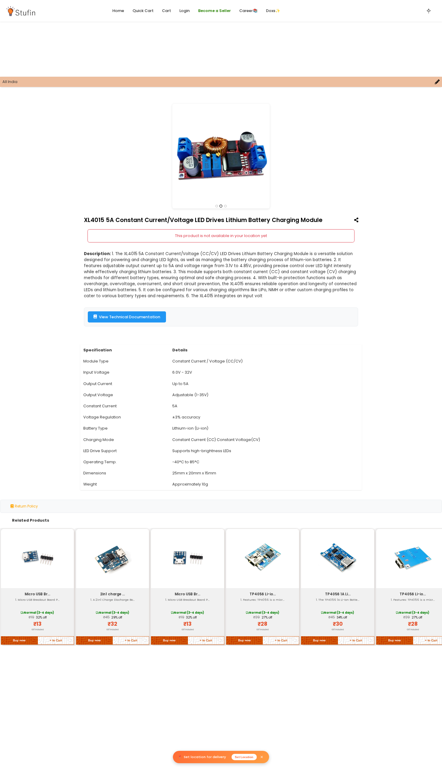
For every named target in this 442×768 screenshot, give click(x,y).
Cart (166, 10)
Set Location (244, 757)
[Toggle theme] (429, 11)
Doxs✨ (273, 10)
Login (185, 10)
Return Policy (26, 506)
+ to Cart (56, 640)
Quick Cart (143, 10)
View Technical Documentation (129, 316)
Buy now (19, 640)
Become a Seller (214, 10)
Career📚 (248, 10)
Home (118, 10)
